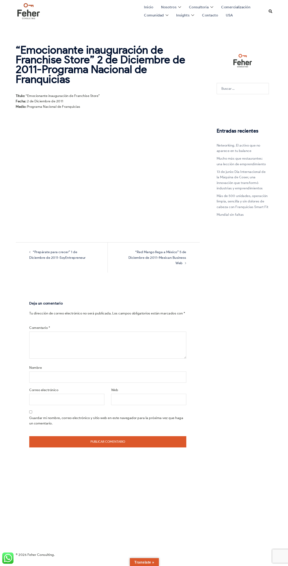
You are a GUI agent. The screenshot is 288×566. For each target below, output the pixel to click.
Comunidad (154, 15)
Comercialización (235, 7)
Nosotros (168, 7)
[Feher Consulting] (28, 11)
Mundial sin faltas (230, 215)
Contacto (210, 15)
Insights (182, 15)
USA (229, 15)
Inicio (148, 7)
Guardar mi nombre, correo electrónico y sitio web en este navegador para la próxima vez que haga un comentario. (106, 420)
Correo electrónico (43, 390)
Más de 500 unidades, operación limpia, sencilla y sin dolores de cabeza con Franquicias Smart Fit (242, 201)
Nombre (35, 368)
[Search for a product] (270, 11)
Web (114, 390)
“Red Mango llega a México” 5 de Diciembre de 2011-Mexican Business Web (157, 257)
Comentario (39, 328)
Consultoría (199, 7)
